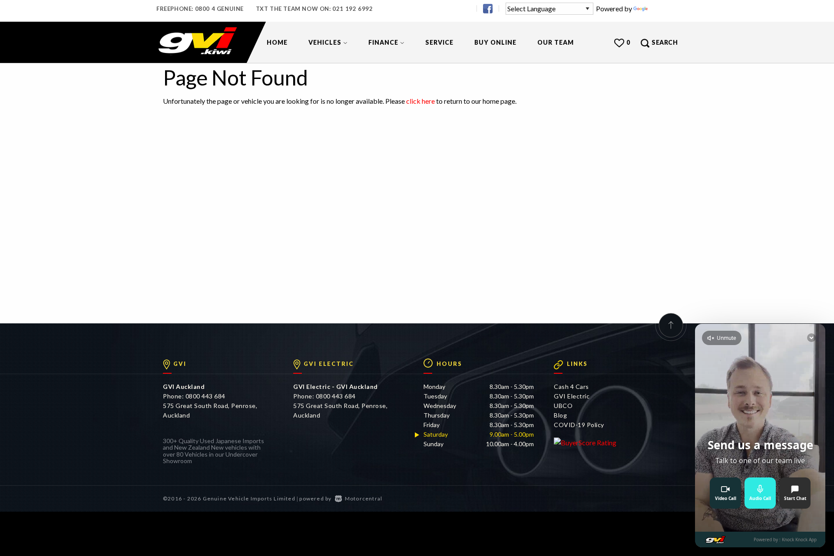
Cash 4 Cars (571, 386)
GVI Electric (571, 396)
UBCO (563, 405)
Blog (560, 415)
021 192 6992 (352, 8)
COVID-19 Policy (579, 424)
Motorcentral (363, 498)
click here (420, 101)
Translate (663, 8)
